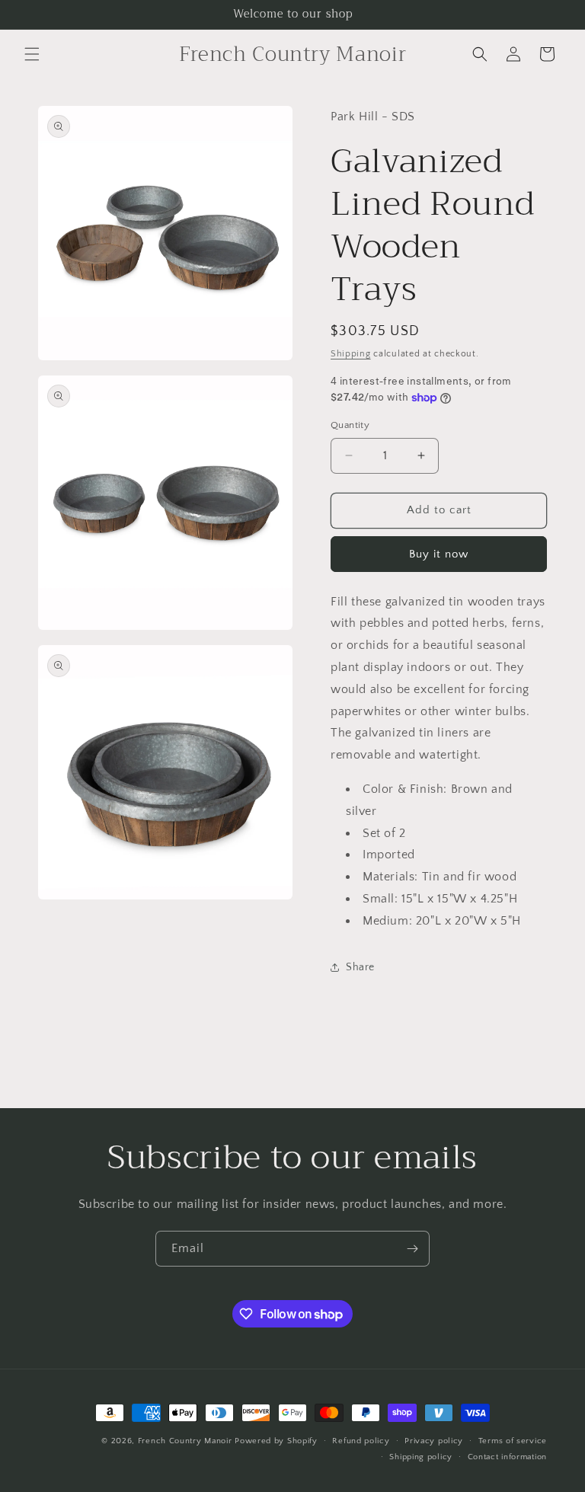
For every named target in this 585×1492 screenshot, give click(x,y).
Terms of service (512, 1441)
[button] (32, 54)
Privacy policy (433, 1441)
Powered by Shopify (276, 1441)
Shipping (351, 354)
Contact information (507, 1457)
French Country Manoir (185, 1441)
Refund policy (360, 1441)
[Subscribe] (412, 1249)
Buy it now (438, 554)
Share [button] (360, 967)
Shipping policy (420, 1457)
